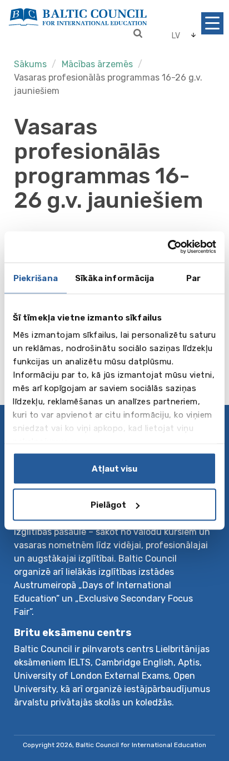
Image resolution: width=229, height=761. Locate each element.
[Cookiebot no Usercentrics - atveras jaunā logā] (167, 247)
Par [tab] (193, 278)
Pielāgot (108, 505)
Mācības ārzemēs (97, 64)
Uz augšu (197, 715)
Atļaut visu (114, 468)
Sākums (30, 64)
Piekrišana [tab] (35, 278)
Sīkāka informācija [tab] (115, 278)
